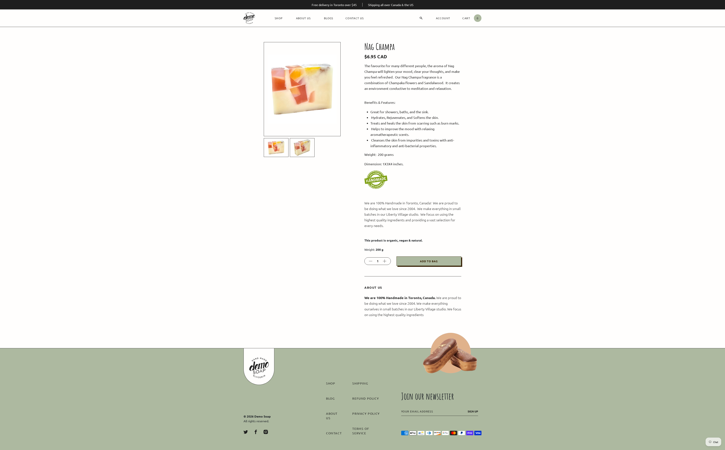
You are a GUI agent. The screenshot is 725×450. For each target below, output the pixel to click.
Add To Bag (429, 261)
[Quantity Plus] (384, 261)
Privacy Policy (366, 413)
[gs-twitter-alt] (246, 432)
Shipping (360, 383)
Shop (279, 18)
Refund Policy (365, 398)
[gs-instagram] (266, 432)
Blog (330, 398)
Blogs (328, 18)
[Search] (421, 18)
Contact (334, 433)
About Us (303, 18)
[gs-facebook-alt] (256, 432)
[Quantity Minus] (370, 261)
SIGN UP (473, 411)
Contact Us (355, 18)
